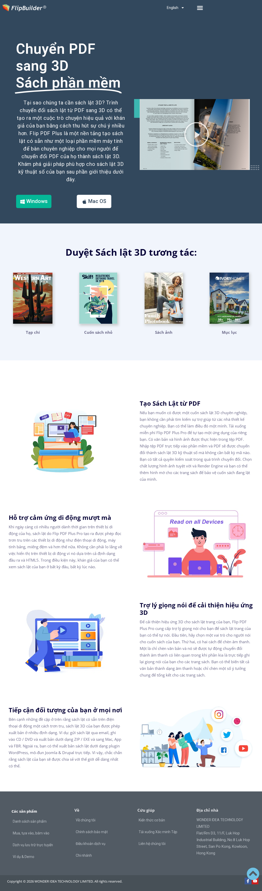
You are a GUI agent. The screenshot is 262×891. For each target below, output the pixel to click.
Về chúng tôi (85, 820)
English (172, 8)
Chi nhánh (84, 855)
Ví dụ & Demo (23, 857)
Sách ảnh (163, 332)
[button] (200, 8)
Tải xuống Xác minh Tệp (158, 832)
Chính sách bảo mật (92, 832)
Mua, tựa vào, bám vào (31, 833)
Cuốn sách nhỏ (98, 332)
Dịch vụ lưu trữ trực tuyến (33, 845)
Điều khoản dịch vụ (90, 844)
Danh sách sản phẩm (30, 821)
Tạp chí (33, 332)
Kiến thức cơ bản (152, 820)
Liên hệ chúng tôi (152, 844)
